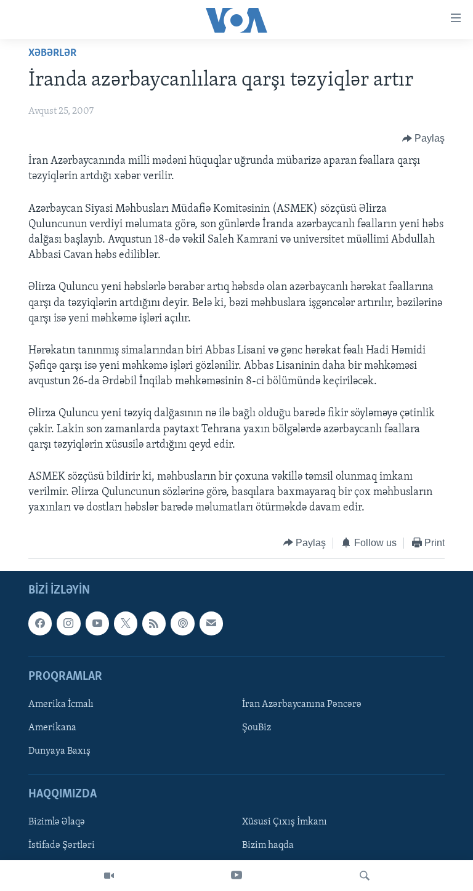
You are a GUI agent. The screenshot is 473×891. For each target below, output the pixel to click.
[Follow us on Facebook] (40, 623)
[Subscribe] (211, 623)
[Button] (423, 139)
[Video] (109, 875)
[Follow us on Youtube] (97, 623)
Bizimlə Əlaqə (56, 823)
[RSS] (154, 623)
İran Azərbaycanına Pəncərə (302, 704)
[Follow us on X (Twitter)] (125, 623)
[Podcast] (182, 623)
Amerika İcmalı (61, 704)
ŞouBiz (256, 728)
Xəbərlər (52, 53)
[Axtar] (364, 875)
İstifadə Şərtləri (61, 846)
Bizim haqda (268, 846)
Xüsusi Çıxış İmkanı (284, 823)
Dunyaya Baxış (59, 751)
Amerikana (52, 728)
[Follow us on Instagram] (68, 623)
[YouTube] (236, 875)
